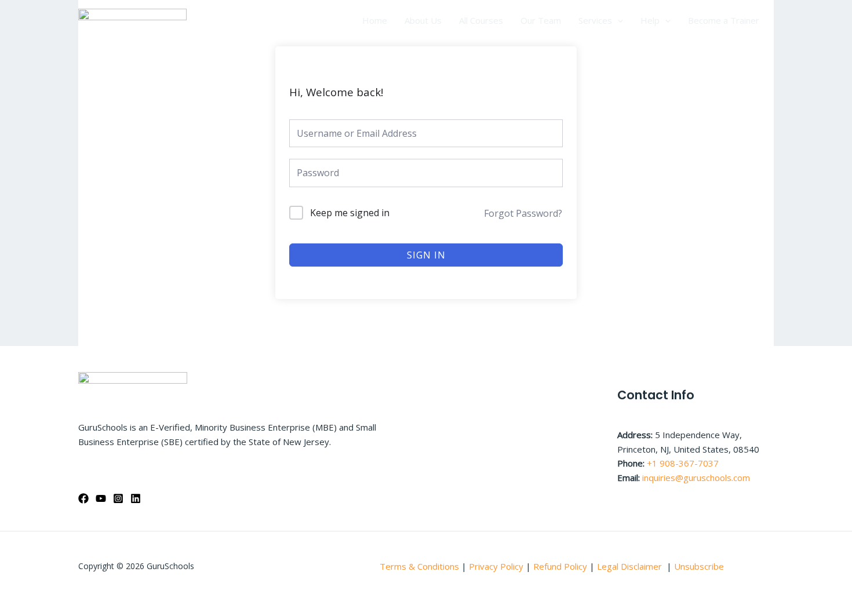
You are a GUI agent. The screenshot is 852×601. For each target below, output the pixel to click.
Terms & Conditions (419, 566)
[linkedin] (135, 498)
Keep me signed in (349, 212)
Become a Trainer (723, 20)
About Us (423, 20)
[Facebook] (83, 498)
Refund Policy (561, 566)
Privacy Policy (496, 566)
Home (374, 20)
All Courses (481, 20)
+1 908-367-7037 (683, 463)
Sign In (426, 255)
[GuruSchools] (132, 19)
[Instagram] (118, 498)
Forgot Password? (523, 213)
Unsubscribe (699, 566)
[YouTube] (101, 498)
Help (650, 20)
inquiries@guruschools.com (696, 477)
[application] (617, 20)
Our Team (540, 20)
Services (595, 20)
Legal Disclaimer (630, 566)
